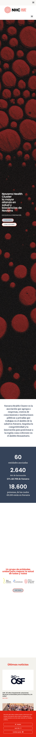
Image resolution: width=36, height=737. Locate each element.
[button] (33, 2)
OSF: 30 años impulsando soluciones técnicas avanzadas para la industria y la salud (17, 694)
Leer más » (5, 698)
